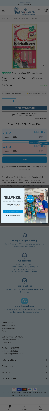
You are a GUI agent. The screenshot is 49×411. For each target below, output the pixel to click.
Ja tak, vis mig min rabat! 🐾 (13, 211)
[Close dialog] (46, 190)
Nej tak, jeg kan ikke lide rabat (13, 215)
